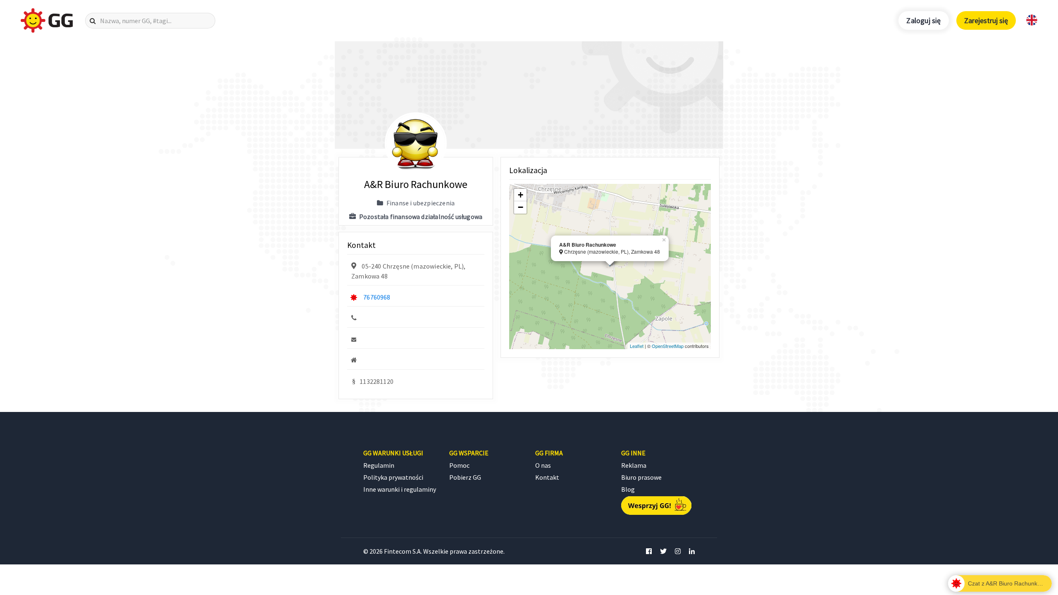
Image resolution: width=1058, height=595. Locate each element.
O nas (543, 465)
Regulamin (378, 465)
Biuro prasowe (641, 477)
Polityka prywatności (393, 477)
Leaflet (636, 346)
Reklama (633, 465)
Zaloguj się (923, 20)
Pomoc (459, 465)
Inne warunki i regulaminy (399, 489)
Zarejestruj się (986, 20)
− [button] (520, 207)
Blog (628, 489)
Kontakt (547, 477)
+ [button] (520, 195)
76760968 (376, 297)
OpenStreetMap (668, 346)
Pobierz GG (465, 477)
